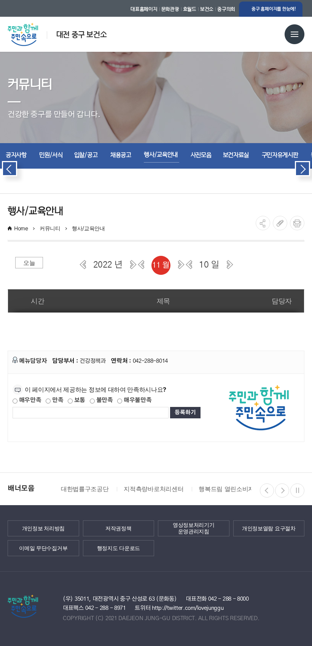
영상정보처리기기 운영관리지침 (194, 528)
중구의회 (226, 9)
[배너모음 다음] (282, 490)
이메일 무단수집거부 (43, 548)
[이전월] (141, 264)
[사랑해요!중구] (31, 31)
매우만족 (29, 400)
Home (21, 228)
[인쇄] (297, 223)
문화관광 (170, 9)
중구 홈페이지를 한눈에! (274, 8)
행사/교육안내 (89, 228)
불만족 (104, 400)
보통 (79, 400)
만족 (57, 400)
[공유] (263, 223)
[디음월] (181, 264)
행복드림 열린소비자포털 (232, 489)
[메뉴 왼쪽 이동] (9, 168)
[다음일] (229, 264)
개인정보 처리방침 (43, 528)
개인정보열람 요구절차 (269, 528)
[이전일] (189, 264)
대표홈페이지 (144, 9)
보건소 (206, 9)
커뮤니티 (50, 228)
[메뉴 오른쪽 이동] (302, 168)
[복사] (280, 223)
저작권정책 (118, 528)
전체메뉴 (294, 34)
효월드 (189, 9)
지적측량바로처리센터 (153, 489)
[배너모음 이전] (267, 490)
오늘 (29, 262)
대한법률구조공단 (84, 489)
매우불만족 (136, 400)
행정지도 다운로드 (118, 548)
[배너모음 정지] (297, 490)
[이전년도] (83, 264)
